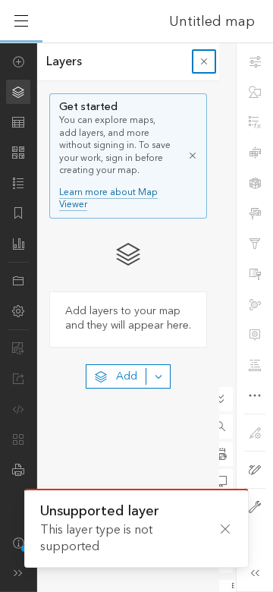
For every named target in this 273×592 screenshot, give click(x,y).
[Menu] (21, 21)
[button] (221, 426)
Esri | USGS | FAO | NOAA (232, 586)
